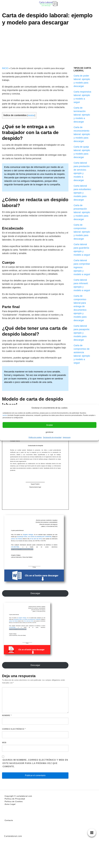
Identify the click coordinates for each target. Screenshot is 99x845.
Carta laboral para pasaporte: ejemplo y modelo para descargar (82, 333)
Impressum (67, 437)
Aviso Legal (10, 804)
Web (4, 743)
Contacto (9, 820)
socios (5, 415)
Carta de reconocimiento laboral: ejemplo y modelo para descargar (82, 134)
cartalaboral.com (24, 796)
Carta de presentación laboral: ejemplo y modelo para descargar (82, 212)
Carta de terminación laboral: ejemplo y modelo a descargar (82, 114)
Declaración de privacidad (52, 437)
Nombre (7, 715)
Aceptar (49, 425)
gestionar (49, 432)
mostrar (31, 115)
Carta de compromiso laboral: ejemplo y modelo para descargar (82, 232)
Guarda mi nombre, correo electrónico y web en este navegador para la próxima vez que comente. (35, 763)
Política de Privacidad (15, 799)
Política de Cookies (14, 801)
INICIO (5, 68)
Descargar (35, 593)
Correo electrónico (14, 729)
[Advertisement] (49, 45)
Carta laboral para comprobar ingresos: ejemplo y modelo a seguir (82, 267)
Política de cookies (35, 437)
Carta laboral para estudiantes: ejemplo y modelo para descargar (82, 193)
